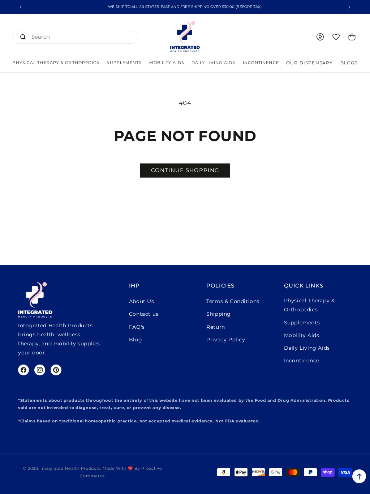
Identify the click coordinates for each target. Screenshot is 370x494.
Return (215, 327)
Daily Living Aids (307, 348)
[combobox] (75, 37)
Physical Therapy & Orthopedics (309, 305)
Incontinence (301, 360)
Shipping (218, 314)
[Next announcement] (349, 7)
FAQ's (137, 327)
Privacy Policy (225, 339)
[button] (55, 62)
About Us (141, 301)
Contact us (144, 314)
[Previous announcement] (21, 7)
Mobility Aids (301, 335)
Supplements (302, 322)
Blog (135, 339)
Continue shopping (185, 170)
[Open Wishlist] (336, 37)
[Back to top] (359, 476)
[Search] (23, 37)
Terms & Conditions (232, 301)
